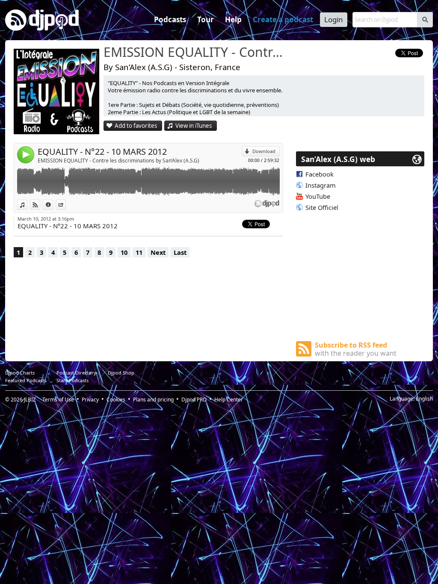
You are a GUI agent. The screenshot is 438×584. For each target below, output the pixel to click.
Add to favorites (136, 126)
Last (180, 252)
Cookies (116, 399)
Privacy (90, 399)
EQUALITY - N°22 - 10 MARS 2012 (102, 151)
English (424, 398)
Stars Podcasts (72, 380)
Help (233, 19)
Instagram (320, 185)
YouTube (317, 196)
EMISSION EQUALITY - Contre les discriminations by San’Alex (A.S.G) (118, 160)
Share (65, 204)
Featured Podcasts (25, 380)
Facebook (319, 174)
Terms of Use (58, 399)
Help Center (228, 399)
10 (124, 252)
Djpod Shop (121, 372)
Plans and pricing (153, 399)
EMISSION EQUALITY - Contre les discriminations (195, 52)
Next (158, 252)
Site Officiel (321, 207)
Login (333, 19)
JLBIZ (30, 399)
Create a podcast (283, 19)
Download (263, 151)
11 (139, 252)
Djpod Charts (20, 372)
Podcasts (170, 19)
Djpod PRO (194, 399)
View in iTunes (193, 126)
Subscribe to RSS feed (356, 349)
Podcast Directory (76, 372)
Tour (205, 19)
